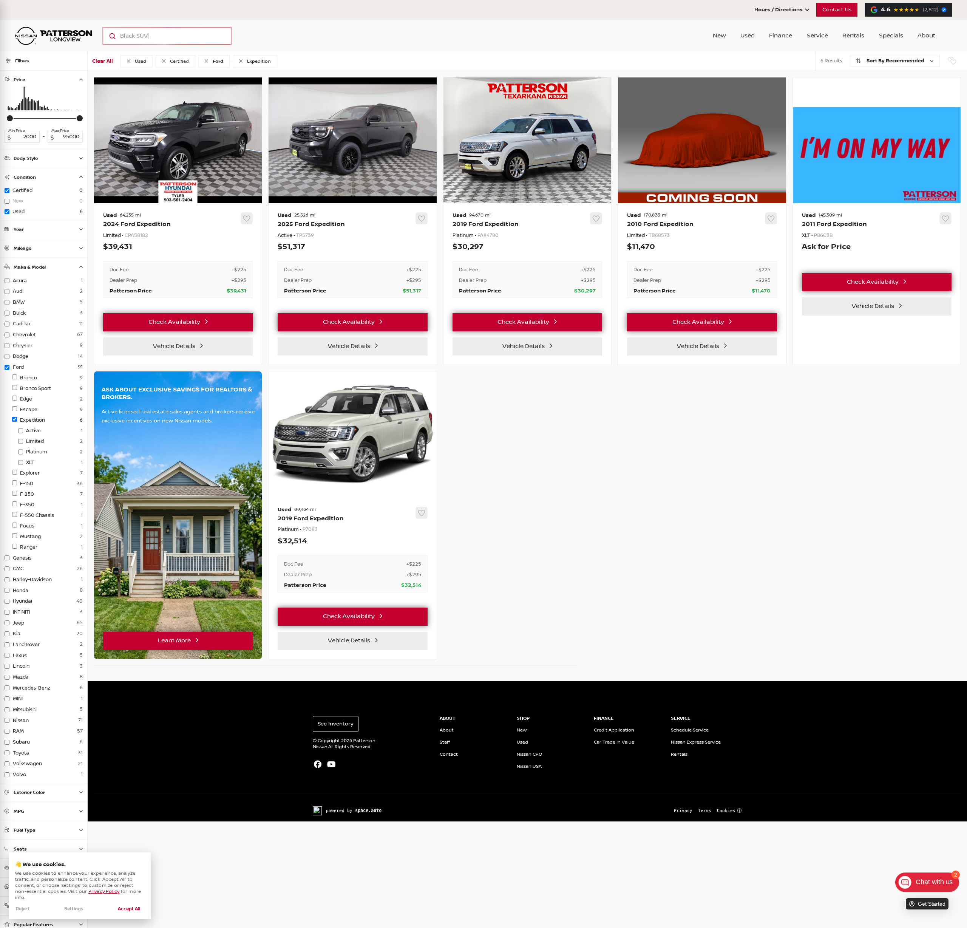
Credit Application (614, 730)
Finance (780, 35)
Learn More (174, 640)
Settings (73, 909)
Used (747, 35)
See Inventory (336, 724)
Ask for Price (826, 247)
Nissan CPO (529, 754)
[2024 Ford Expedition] (178, 255)
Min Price (16, 131)
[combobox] (159, 36)
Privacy (683, 810)
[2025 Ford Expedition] (352, 255)
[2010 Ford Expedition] (702, 255)
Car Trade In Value (614, 742)
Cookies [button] (726, 810)
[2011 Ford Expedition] (877, 235)
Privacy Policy (104, 891)
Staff (445, 742)
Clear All (102, 61)
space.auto (368, 810)
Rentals (853, 35)
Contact (449, 754)
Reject (23, 909)
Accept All (129, 909)
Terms (704, 810)
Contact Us (836, 10)
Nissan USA (529, 766)
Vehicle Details (174, 346)
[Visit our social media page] (317, 765)
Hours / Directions (778, 10)
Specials (891, 35)
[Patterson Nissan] (53, 36)
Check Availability (174, 322)
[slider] (10, 118)
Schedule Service (690, 730)
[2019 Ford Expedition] (527, 255)
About (926, 35)
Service (817, 35)
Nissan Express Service (696, 742)
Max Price (60, 131)
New (719, 35)
